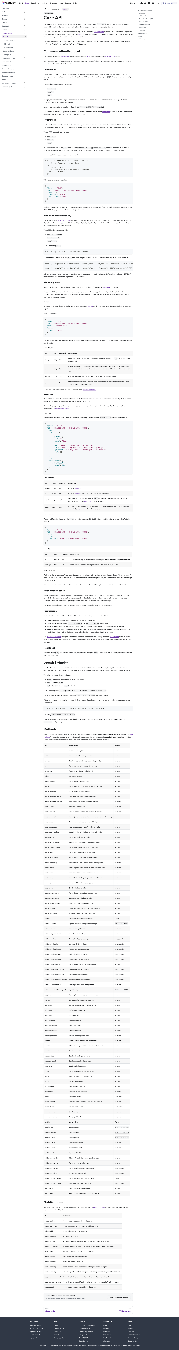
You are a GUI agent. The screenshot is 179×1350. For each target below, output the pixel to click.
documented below (89, 390)
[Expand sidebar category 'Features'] (25, 29)
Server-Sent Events (63, 220)
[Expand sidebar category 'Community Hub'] (25, 86)
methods (87, 501)
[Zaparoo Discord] (141, 3)
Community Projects (86, 1331)
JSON (88, 56)
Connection (142, 13)
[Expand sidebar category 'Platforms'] (25, 12)
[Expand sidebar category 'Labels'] (25, 22)
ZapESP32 (82, 1338)
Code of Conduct (134, 1335)
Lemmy (106, 1335)
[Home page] (45, 9)
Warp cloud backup (36, 1328)
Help (75, 3)
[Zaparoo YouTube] (149, 3)
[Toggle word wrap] (126, 263)
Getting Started (59, 1328)
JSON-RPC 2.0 (109, 56)
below (80, 509)
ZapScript (57, 1331)
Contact (131, 1331)
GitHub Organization (86, 1325)
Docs (27, 3)
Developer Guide (60, 1338)
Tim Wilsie (136, 1345)
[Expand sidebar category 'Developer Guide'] (25, 58)
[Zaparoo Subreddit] (145, 3)
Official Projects (84, 1328)
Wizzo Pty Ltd (117, 1345)
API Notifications (99, 1207)
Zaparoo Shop (35, 1325)
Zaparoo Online (35, 1331)
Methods (140, 36)
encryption (106, 112)
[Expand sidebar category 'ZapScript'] (25, 26)
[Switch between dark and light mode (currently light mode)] (158, 3)
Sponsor (68, 3)
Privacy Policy (133, 1338)
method (90, 306)
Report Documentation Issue (119, 1297)
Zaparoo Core (99, 32)
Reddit (105, 1331)
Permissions (142, 27)
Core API (57, 1335)
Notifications (141, 39)
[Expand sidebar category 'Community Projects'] (25, 83)
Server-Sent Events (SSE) (146, 19)
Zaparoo (81, 34)
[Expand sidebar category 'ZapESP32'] (25, 79)
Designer (44, 3)
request (78, 488)
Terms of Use (132, 1341)
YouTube (106, 1338)
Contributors (83, 1341)
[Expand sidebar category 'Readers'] (25, 15)
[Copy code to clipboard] (130, 160)
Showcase (53, 3)
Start (21, 3)
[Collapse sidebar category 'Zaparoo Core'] (25, 33)
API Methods (114, 637)
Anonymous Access (144, 24)
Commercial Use (35, 1335)
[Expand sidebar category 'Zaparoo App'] (25, 65)
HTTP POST (142, 16)
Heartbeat (142, 30)
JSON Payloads (143, 21)
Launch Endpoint (142, 33)
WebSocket (65, 56)
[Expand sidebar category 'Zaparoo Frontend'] (25, 72)
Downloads (35, 3)
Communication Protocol (145, 10)
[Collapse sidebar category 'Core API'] (25, 36)
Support (32, 1338)
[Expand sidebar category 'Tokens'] (25, 19)
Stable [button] (132, 3)
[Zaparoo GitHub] (153, 3)
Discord (106, 1328)
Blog (61, 3)
